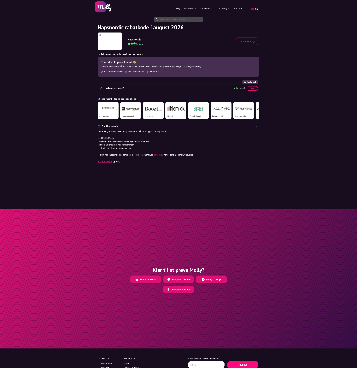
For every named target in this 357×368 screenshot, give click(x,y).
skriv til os (158, 154)
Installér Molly (105, 161)
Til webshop (246, 41)
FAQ (178, 8)
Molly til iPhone (105, 363)
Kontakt (127, 363)
